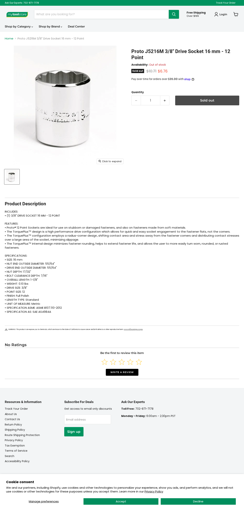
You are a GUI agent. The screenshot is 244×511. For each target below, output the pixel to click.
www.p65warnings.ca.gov (133, 329)
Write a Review (122, 372)
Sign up (73, 432)
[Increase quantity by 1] (165, 100)
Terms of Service (16, 451)
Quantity (137, 92)
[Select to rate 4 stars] (130, 362)
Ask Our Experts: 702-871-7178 (22, 3)
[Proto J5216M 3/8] (11, 176)
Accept (121, 501)
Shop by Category (18, 26)
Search (9, 456)
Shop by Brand (50, 26)
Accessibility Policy (17, 461)
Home (9, 38)
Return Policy (13, 424)
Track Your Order (225, 3)
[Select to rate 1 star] (104, 362)
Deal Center (76, 26)
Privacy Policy (153, 491)
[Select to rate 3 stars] (122, 362)
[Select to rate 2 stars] (113, 362)
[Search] (174, 14)
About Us (11, 414)
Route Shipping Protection (22, 435)
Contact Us (12, 419)
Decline (198, 501)
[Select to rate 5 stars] (139, 362)
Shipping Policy (15, 430)
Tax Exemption (15, 445)
